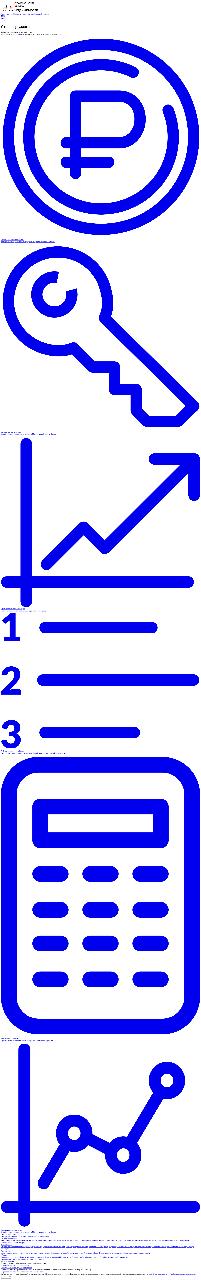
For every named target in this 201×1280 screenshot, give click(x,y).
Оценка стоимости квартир (12, 1247)
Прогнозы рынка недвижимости (137, 1253)
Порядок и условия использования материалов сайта (22, 1272)
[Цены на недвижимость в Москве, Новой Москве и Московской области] (19, 12)
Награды (4, 1268)
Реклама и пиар (16, 1266)
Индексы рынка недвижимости (111, 1253)
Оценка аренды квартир (32, 1247)
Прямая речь (77, 1257)
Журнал (37, 14)
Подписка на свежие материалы (13, 1259)
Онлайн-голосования (108, 1257)
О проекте (45, 14)
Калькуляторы (19, 14)
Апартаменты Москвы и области (93, 1240)
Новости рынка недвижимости (31, 1257)
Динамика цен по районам (61, 1253)
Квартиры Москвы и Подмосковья (120, 1240)
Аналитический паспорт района (85, 1253)
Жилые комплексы (72, 1240)
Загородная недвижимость (145, 1240)
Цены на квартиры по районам (38, 1253)
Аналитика (29, 14)
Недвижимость (7, 14)
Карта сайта (9, 1261)
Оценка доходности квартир (77, 1247)
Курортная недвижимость (166, 1240)
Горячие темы (65, 1257)
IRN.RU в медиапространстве (20, 1268)
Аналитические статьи (10, 1257)
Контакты (26, 1266)
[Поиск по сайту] (4, 16)
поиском (17, 34)
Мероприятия (122, 1257)
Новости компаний (52, 1257)
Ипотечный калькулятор (98, 1247)
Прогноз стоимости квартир (54, 1247)
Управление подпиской (36, 1259)
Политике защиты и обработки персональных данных (174, 1274)
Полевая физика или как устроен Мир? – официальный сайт (25, 1236)
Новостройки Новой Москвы (30, 1240)
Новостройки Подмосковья (54, 1240)
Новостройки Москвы (10, 1240)
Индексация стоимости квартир (121, 1247)
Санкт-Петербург (20, 1243)
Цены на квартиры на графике (13, 1253)
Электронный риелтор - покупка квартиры (151, 1247)
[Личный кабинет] (2, 16)
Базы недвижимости (9, 1238)
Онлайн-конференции (91, 1257)
